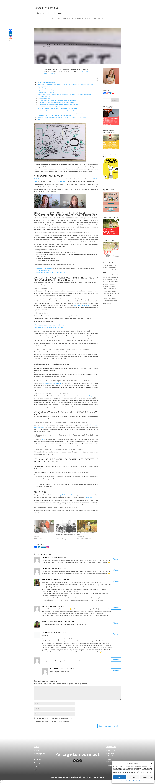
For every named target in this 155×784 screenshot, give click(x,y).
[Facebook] (35, 547)
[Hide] (9, 40)
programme (61, 181)
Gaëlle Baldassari (39, 179)
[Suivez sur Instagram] (77, 760)
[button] (152, 763)
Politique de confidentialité (138, 781)
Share (44, 547)
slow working (88, 396)
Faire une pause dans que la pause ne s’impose (49, 325)
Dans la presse (86, 18)
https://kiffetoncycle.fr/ (66, 495)
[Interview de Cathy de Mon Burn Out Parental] (87, 526)
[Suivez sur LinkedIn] (80, 760)
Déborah (45, 557)
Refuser (133, 777)
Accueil (54, 18)
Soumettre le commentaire (109, 726)
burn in (52, 419)
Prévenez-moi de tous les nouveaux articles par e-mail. (52, 722)
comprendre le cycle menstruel (63, 346)
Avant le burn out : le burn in (44, 268)
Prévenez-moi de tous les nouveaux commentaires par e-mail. (54, 718)
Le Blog (94, 18)
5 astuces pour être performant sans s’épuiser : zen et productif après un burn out (65, 534)
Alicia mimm (46, 580)
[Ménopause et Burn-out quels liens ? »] (44, 526)
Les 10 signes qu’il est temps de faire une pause (49, 327)
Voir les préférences (146, 777)
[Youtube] (113, 93)
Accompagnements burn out (65, 18)
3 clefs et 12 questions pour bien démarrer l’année (109, 286)
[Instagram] (47, 547)
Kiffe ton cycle (88, 497)
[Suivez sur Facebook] (74, 760)
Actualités (78, 18)
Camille (44, 632)
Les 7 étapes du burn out (42, 270)
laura (43, 606)
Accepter (119, 777)
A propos (100, 18)
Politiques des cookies (126, 781)
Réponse (116, 559)
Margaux (45, 658)
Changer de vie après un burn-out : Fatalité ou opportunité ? (110, 268)
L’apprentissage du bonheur (81, 305)
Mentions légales (111, 750)
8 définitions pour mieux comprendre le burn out (50, 272)
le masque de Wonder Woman (52, 383)
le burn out (65, 187)
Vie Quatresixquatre (48, 621)
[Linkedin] (39, 547)
